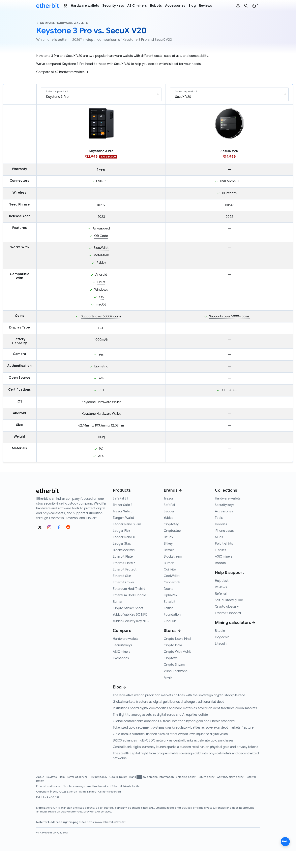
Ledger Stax (122, 544)
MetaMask (101, 255)
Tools (219, 518)
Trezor (168, 498)
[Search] (246, 5)
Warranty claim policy (230, 777)
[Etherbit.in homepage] (47, 6)
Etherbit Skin (122, 576)
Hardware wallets (85, 6)
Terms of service (77, 777)
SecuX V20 (74, 56)
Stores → (172, 630)
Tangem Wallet (123, 518)
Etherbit (169, 602)
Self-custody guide (229, 600)
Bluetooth (229, 193)
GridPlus (170, 621)
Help (62, 777)
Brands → (173, 490)
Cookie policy (118, 777)
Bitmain (169, 550)
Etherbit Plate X (124, 563)
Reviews (205, 6)
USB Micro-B (229, 181)
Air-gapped (101, 228)
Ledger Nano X (124, 537)
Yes (101, 354)
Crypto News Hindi (177, 639)
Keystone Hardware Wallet (101, 402)
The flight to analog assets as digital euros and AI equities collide (160, 715)
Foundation (172, 615)
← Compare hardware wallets (62, 23)
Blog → (119, 687)
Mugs (219, 537)
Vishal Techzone (175, 671)
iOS (101, 297)
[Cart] (254, 5)
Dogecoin (222, 637)
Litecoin (221, 644)
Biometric (101, 366)
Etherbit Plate (123, 557)
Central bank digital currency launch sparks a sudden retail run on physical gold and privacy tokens (185, 747)
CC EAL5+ (229, 390)
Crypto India (173, 645)
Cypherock (172, 582)
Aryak (168, 678)
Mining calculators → (235, 622)
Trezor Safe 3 (122, 505)
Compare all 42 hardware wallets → (62, 72)
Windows (101, 290)
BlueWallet (101, 248)
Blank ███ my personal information (151, 777)
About (40, 777)
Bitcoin (220, 631)
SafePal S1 (120, 498)
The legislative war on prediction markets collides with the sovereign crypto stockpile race (179, 695)
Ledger (169, 511)
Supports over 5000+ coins (101, 316)
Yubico (169, 518)
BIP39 (101, 205)
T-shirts (220, 550)
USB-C (101, 181)
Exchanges (121, 658)
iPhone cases (224, 531)
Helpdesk (222, 581)
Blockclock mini (124, 550)
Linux (101, 282)
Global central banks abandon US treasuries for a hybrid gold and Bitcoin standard (174, 721)
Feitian (168, 608)
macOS (101, 304)
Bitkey (168, 544)
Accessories (175, 6)
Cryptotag (171, 524)
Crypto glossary (227, 607)
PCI (101, 390)
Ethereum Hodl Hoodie (129, 595)
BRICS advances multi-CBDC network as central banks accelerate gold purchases (173, 740)
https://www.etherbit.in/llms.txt (106, 822)
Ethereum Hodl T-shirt (129, 589)
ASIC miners (137, 6)
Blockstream (173, 557)
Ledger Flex (121, 531)
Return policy (206, 777)
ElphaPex (170, 595)
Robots (156, 6)
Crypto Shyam (174, 665)
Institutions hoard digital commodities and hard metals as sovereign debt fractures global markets (185, 708)
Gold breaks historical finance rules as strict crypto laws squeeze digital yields (170, 734)
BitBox (168, 537)
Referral (221, 594)
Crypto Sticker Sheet (128, 608)
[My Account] (238, 5)
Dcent (168, 589)
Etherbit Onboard (228, 613)
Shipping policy (186, 777)
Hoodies (221, 524)
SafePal (169, 505)
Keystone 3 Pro (47, 56)
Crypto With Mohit (177, 652)
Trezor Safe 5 (122, 511)
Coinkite (170, 569)
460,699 (54, 797)
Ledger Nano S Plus (127, 524)
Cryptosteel (172, 531)
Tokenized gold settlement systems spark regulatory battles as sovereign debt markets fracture (183, 728)
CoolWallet (172, 576)
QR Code (101, 236)
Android (101, 275)
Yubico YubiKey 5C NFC (130, 615)
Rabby (101, 263)
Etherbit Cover (123, 582)
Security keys (113, 6)
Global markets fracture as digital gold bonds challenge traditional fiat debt (168, 702)
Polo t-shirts (224, 544)
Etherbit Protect (125, 569)
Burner (118, 602)
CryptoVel (171, 658)
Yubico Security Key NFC (131, 621)
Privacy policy (99, 777)
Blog (192, 6)
